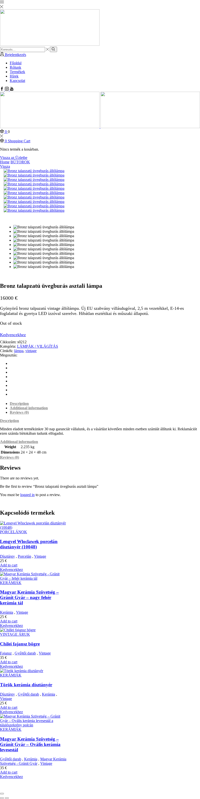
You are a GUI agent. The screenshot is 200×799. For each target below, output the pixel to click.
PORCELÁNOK (13, 532)
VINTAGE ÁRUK (15, 634)
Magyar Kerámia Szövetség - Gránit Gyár (33, 761)
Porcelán (24, 556)
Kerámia (6, 612)
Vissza (5, 166)
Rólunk (15, 67)
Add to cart (8, 565)
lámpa (18, 351)
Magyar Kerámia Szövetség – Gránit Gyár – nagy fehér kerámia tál (29, 597)
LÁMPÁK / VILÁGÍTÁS (37, 346)
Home (5, 162)
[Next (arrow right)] (7, 798)
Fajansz (6, 653)
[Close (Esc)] (2, 793)
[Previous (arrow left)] (2, 798)
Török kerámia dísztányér (26, 684)
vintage (31, 351)
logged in (27, 495)
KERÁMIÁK (10, 583)
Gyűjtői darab (25, 653)
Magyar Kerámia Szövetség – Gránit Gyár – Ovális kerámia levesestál (30, 744)
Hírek (14, 76)
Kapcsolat (17, 80)
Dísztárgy (7, 556)
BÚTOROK (20, 162)
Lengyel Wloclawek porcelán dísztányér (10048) (29, 544)
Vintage (40, 556)
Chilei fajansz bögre (20, 643)
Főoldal (15, 63)
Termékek (17, 72)
